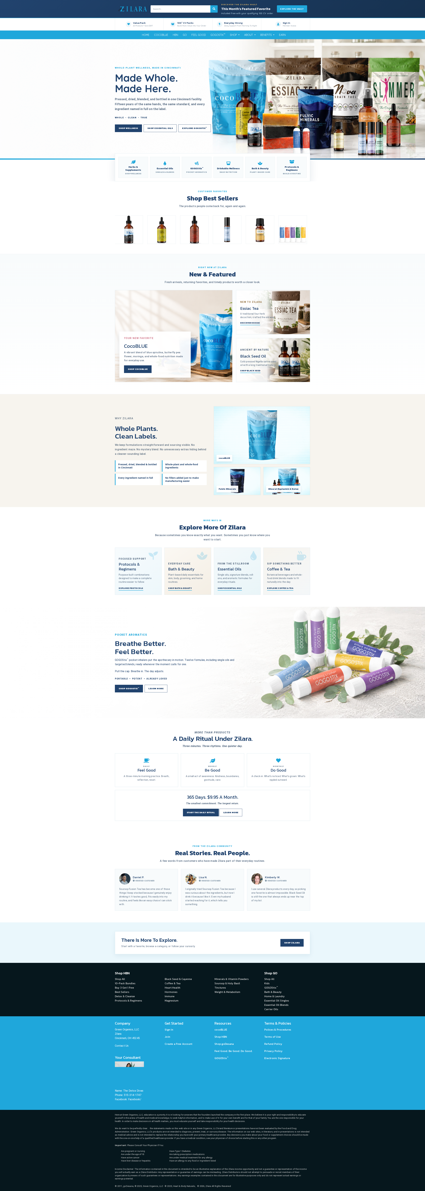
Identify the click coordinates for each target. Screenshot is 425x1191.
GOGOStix (218, 35)
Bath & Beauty (273, 992)
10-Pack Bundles (125, 983)
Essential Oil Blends (276, 1005)
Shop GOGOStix (129, 688)
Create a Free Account (178, 1044)
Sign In (169, 1030)
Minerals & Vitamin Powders (231, 979)
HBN (175, 35)
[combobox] (184, 9)
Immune (169, 996)
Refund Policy (273, 1044)
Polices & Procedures (277, 1030)
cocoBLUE (161, 35)
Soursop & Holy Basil (227, 983)
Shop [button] (234, 35)
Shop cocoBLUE (138, 369)
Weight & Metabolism (227, 992)
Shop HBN (220, 1037)
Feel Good (198, 35)
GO (185, 35)
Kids (266, 983)
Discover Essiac (250, 322)
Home (145, 35)
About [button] (249, 35)
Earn (282, 35)
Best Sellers (122, 992)
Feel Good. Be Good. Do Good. (233, 1051)
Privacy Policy (273, 1051)
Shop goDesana (224, 1044)
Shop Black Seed (250, 370)
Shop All (120, 979)
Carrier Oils (271, 1009)
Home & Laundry (274, 996)
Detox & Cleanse (125, 996)
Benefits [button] (266, 35)
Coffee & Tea (172, 983)
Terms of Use (272, 1037)
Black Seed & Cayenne (178, 979)
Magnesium (171, 1001)
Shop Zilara (292, 942)
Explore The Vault (292, 8)
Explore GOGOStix (194, 128)
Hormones (171, 992)
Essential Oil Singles (276, 1001)
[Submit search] (214, 9)
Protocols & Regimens (128, 1001)
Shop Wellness (128, 128)
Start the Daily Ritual (201, 812)
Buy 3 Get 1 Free (124, 988)
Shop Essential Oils (160, 128)
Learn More (156, 688)
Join (167, 1037)
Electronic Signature (277, 1058)
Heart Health (172, 988)
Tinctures (220, 988)
